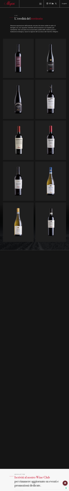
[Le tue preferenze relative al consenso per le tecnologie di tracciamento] (66, 488)
